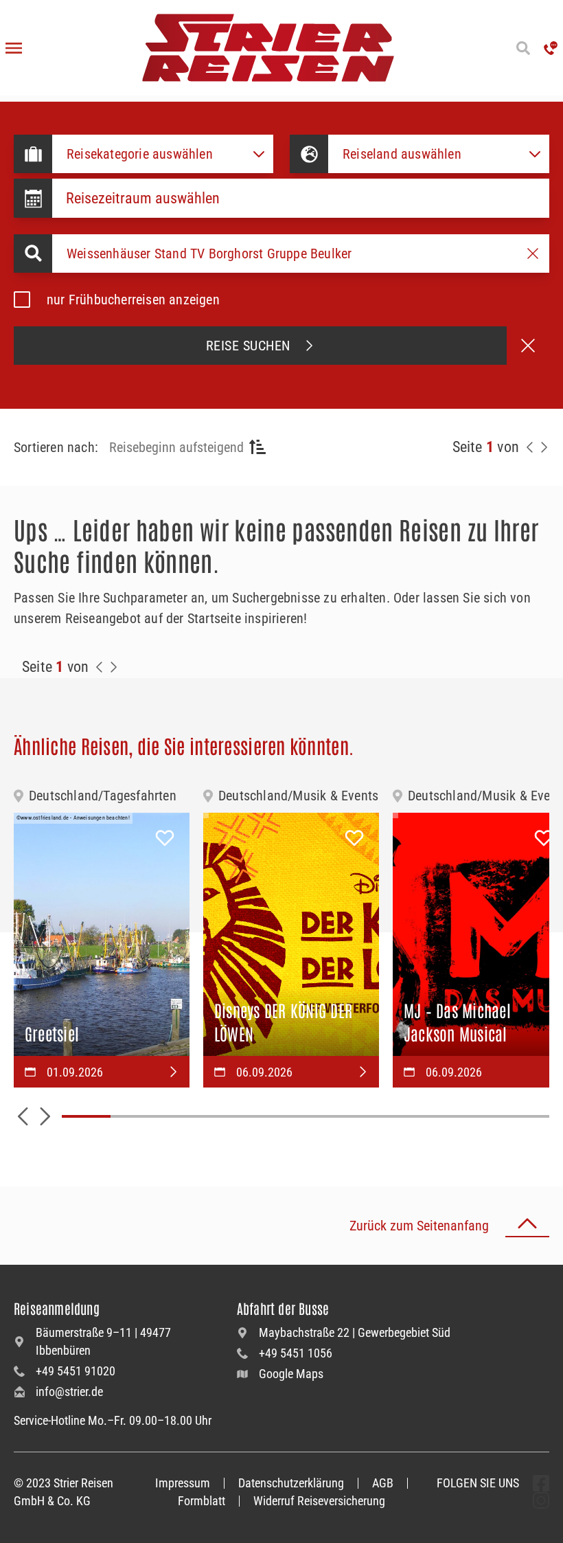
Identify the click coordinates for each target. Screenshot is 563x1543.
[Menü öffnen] (13, 48)
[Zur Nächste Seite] (113, 667)
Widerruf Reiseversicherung (319, 1501)
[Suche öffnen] (523, 48)
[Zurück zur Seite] (530, 447)
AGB (382, 1483)
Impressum (182, 1483)
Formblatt (201, 1501)
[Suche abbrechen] (528, 345)
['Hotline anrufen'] (551, 48)
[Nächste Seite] (543, 447)
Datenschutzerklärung (291, 1483)
